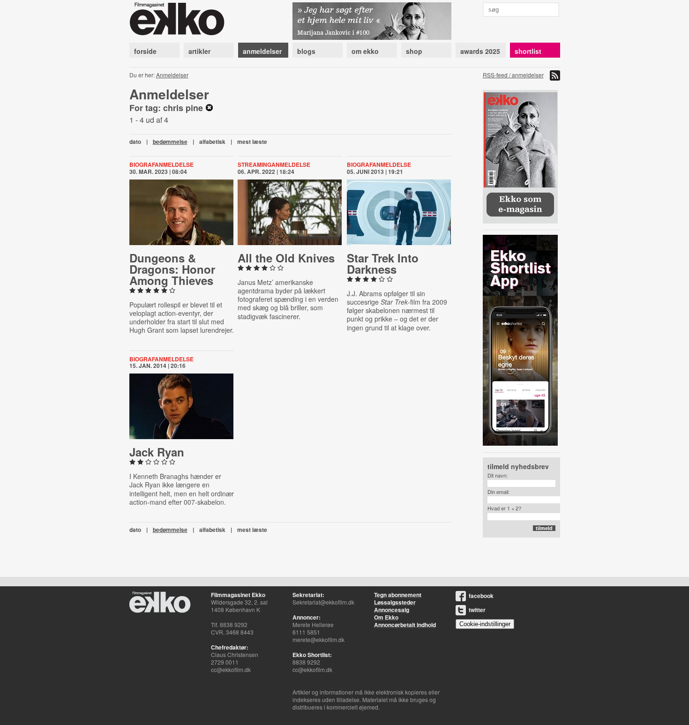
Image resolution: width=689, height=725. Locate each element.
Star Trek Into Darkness (383, 263)
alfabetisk (212, 141)
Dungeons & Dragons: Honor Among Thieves (172, 269)
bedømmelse (170, 141)
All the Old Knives (286, 258)
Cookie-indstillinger (484, 624)
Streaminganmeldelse (274, 164)
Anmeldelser (172, 75)
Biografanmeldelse (161, 164)
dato (135, 141)
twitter (477, 609)
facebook (481, 595)
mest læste (252, 141)
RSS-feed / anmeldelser (513, 75)
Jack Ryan (156, 452)
